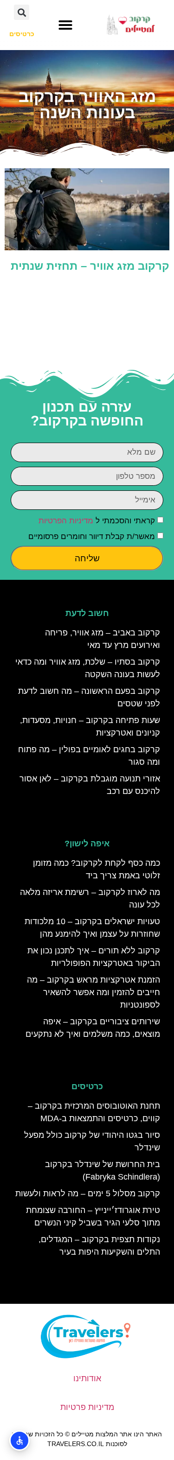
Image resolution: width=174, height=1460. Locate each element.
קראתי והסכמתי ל (97, 520)
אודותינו (87, 1378)
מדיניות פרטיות (87, 1407)
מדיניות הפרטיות (66, 520)
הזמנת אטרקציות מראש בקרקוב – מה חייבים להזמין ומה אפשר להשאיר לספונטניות (93, 992)
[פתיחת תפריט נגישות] (19, 1440)
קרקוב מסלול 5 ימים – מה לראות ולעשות (87, 1193)
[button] (65, 25)
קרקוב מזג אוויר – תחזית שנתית (90, 266)
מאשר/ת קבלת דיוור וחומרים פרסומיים (91, 536)
